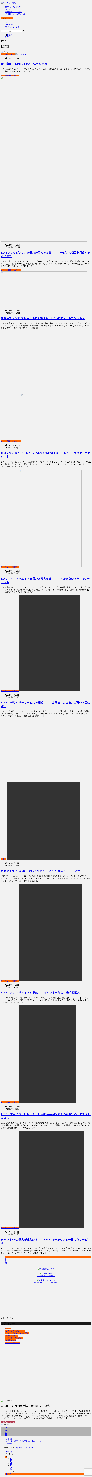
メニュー (10, 1472)
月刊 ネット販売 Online (23, 1448)
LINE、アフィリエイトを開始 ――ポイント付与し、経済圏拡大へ (41, 992)
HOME (10, 35)
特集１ (3, 859)
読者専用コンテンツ (13, 12)
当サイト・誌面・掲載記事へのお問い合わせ (23, 1441)
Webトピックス (11, 1336)
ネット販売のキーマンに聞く (17, 1333)
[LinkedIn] (11, 1467)
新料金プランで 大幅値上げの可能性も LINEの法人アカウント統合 (43, 318)
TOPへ (9, 1474)
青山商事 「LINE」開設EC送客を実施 (24, 63)
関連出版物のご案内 (13, 7)
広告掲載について (12, 1443)
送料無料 (9, 24)
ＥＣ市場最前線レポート (11, 270)
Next (7, 1263)
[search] (23, 31)
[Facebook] (11, 1459)
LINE (7, 37)
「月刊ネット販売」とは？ (16, 14)
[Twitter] (11, 1461)
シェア (12, 1454)
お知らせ (9, 9)
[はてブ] (11, 1463)
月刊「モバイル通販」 (10, 75)
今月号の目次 (10, 1340)
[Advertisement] (46, 362)
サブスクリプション (13, 27)
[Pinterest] (11, 1469)
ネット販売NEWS (8, 54)
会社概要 (9, 1439)
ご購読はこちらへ (8, 1422)
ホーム (10, 1452)
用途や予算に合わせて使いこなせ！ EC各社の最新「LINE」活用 (40, 871)
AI (6, 22)
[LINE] (11, 1465)
